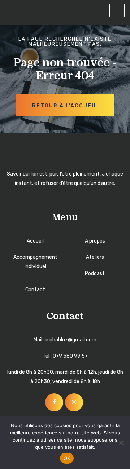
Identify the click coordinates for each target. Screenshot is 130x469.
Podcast (95, 273)
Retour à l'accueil (65, 106)
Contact (35, 290)
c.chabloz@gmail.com (71, 340)
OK (67, 458)
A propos (95, 241)
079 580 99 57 (70, 356)
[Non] (121, 442)
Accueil (35, 241)
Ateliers (95, 257)
